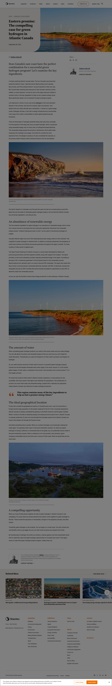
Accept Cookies (92, 682)
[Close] (109, 682)
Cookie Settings (79, 682)
